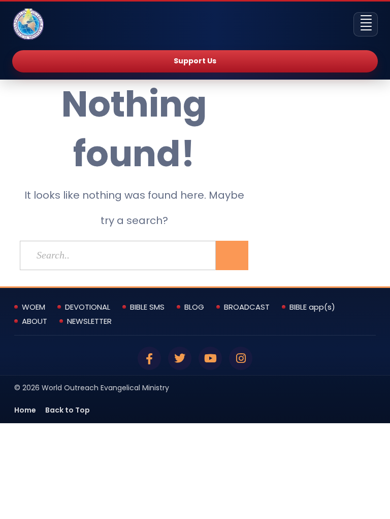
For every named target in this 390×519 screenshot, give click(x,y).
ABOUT (34, 321)
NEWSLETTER (89, 321)
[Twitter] (179, 358)
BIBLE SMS (147, 307)
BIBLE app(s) (312, 307)
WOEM (33, 307)
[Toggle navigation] (365, 24)
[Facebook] (149, 358)
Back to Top (67, 410)
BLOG (194, 307)
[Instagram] (240, 358)
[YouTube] (210, 358)
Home (25, 410)
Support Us (195, 61)
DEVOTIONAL (87, 307)
